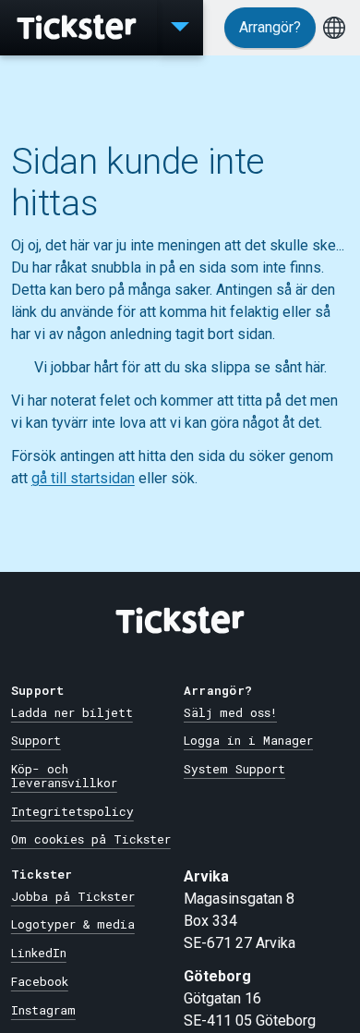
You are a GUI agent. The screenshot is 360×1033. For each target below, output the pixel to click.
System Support (234, 768)
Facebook (39, 981)
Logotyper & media (73, 924)
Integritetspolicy (72, 811)
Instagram (43, 1010)
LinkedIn (38, 952)
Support (36, 740)
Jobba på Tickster (73, 896)
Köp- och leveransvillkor (64, 775)
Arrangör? (270, 27)
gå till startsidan (83, 478)
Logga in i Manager (248, 740)
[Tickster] (78, 27)
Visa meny (180, 27)
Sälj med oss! (230, 712)
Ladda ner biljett (72, 712)
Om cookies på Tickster (91, 839)
